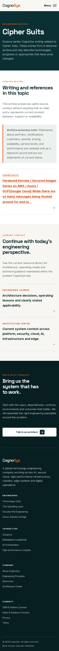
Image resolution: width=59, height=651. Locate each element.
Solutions (7, 534)
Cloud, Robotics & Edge (14, 517)
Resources (8, 581)
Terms (6, 623)
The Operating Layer (13, 506)
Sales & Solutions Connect (16, 612)
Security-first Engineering (15, 511)
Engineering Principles (14, 576)
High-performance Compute (17, 550)
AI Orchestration (11, 545)
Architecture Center (12, 586)
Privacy (6, 618)
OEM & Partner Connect (15, 607)
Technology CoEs (12, 501)
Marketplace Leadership (15, 539)
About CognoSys (11, 571)
